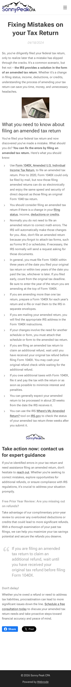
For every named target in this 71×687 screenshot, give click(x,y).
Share (12, 629)
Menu (65, 7)
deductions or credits (45, 214)
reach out (23, 472)
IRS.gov (36, 416)
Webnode (43, 681)
